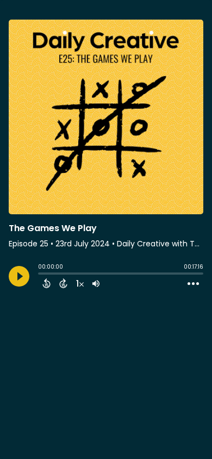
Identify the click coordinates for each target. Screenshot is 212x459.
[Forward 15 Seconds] (63, 283)
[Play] (19, 276)
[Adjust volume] (96, 283)
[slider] (40, 274)
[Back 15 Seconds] (46, 283)
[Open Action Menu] (193, 283)
